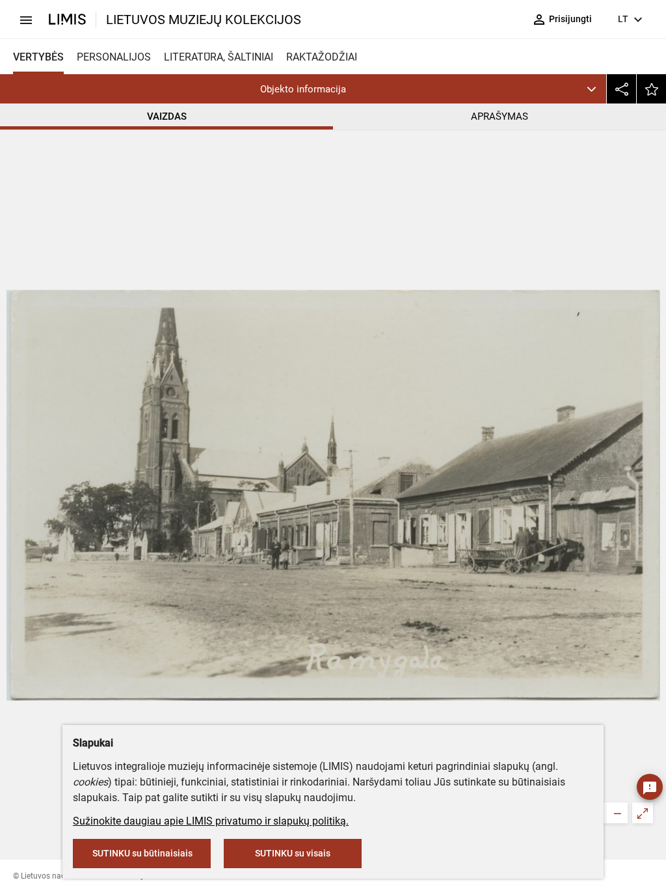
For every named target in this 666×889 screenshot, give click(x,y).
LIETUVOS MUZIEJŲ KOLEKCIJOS (203, 19)
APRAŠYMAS (499, 116)
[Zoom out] (617, 812)
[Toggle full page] (642, 812)
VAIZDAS (167, 116)
